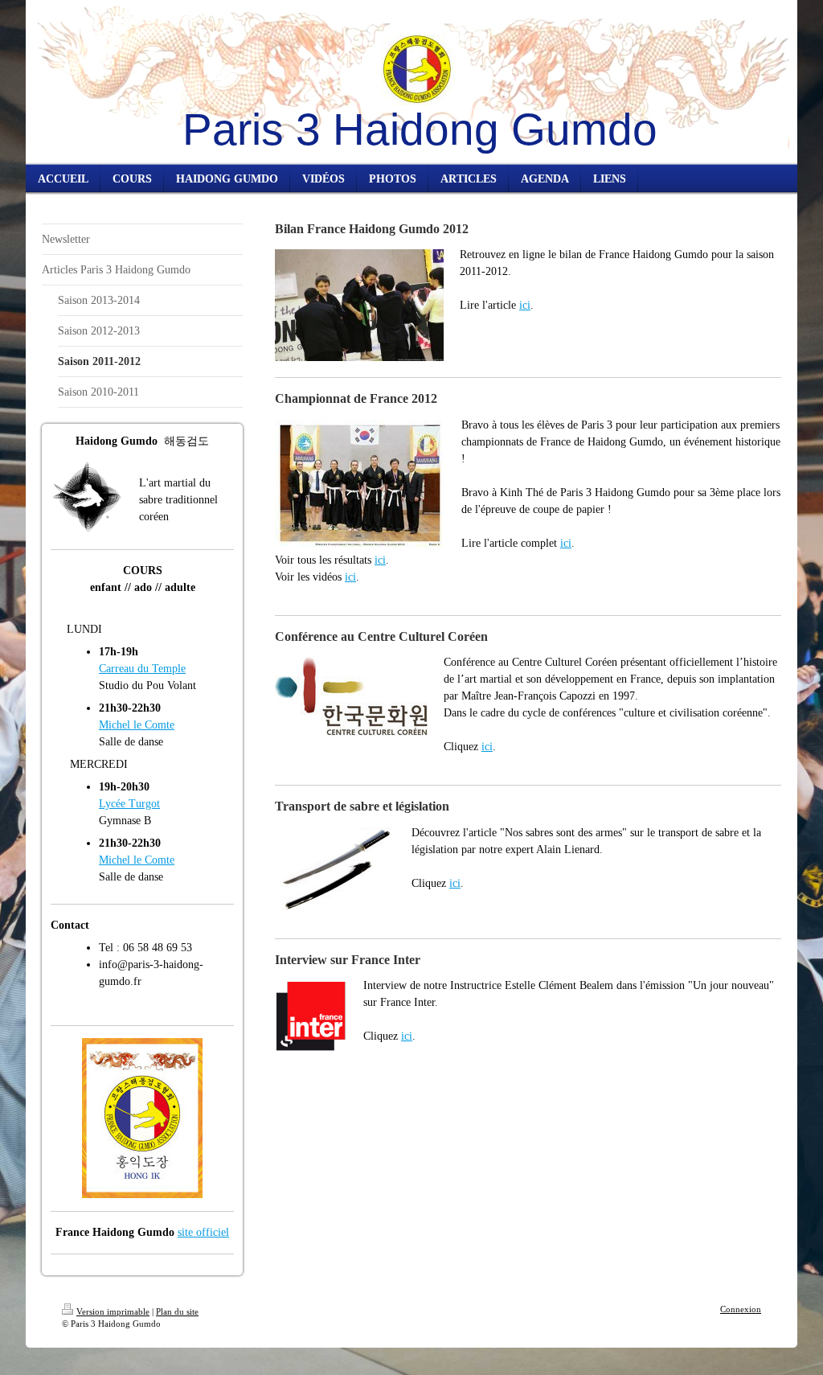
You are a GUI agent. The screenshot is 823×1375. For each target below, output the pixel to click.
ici (524, 305)
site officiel (203, 1232)
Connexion (740, 1309)
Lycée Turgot (129, 804)
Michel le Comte (136, 725)
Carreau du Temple (142, 669)
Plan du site (177, 1311)
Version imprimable (112, 1311)
